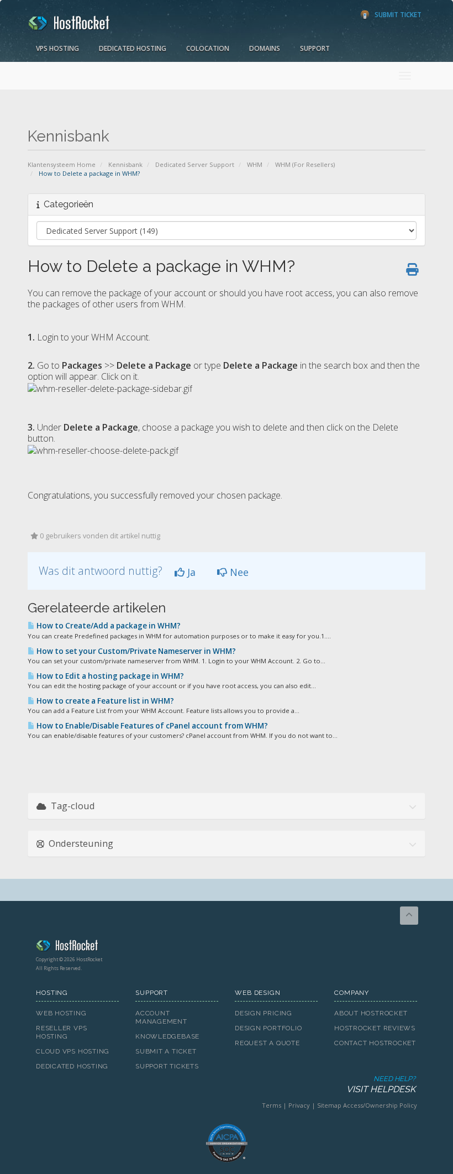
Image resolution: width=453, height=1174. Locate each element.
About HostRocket (370, 1013)
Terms (271, 1105)
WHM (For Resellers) (305, 164)
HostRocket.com (226, 947)
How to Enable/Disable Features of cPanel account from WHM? (151, 726)
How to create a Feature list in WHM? (104, 701)
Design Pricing (263, 1013)
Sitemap (329, 1105)
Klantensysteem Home (62, 164)
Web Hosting (61, 1013)
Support (315, 48)
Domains (264, 48)
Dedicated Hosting (132, 48)
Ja (190, 572)
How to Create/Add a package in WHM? (108, 626)
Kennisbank (125, 164)
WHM (254, 164)
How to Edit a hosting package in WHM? (109, 676)
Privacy (299, 1105)
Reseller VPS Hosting (61, 1032)
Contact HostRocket (375, 1043)
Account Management (161, 1017)
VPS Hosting (57, 48)
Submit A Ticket (166, 1051)
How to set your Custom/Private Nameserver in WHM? (135, 651)
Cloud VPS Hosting (72, 1051)
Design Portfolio (268, 1028)
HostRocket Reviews (374, 1028)
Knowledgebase (167, 1036)
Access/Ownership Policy (380, 1105)
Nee (238, 572)
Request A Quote (267, 1043)
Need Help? (380, 1084)
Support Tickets (167, 1066)
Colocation (207, 48)
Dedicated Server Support (194, 164)
